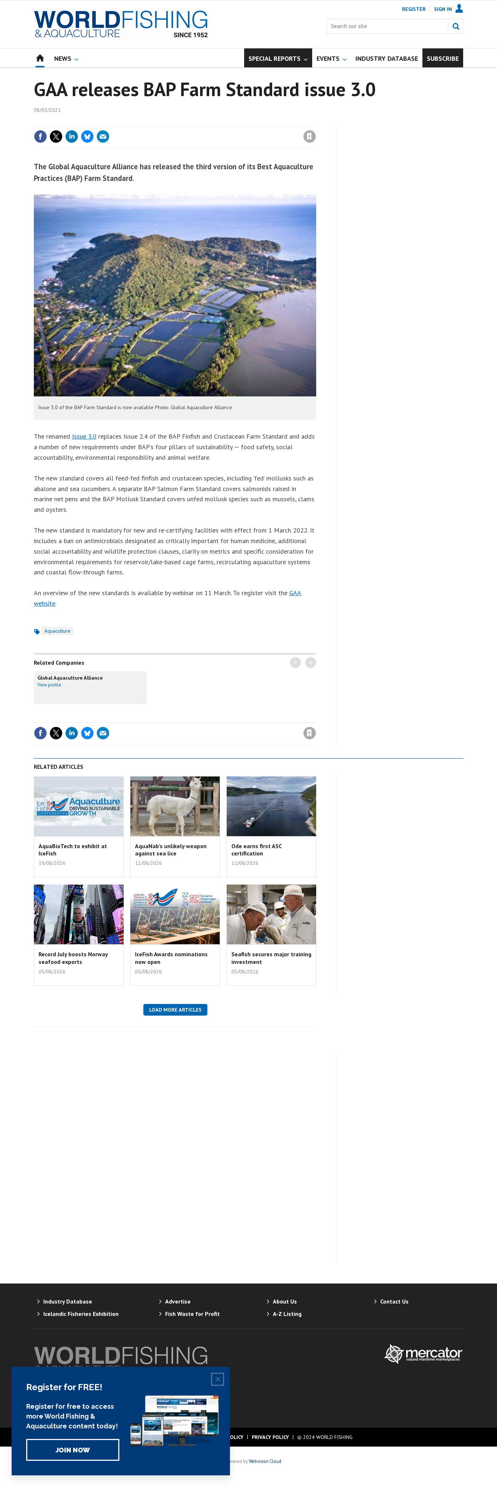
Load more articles (175, 1010)
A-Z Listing (287, 1313)
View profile (49, 685)
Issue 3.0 (84, 436)
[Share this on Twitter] (56, 136)
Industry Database (67, 1301)
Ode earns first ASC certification (256, 849)
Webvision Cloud (265, 1461)
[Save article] (309, 136)
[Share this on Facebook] (40, 136)
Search (456, 26)
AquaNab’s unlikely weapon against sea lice (171, 849)
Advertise (178, 1301)
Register (414, 9)
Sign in (224, 121)
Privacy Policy (270, 1437)
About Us (285, 1301)
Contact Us (394, 1301)
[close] (316, 121)
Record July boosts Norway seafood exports (73, 957)
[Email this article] (103, 136)
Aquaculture (57, 631)
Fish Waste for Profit (192, 1313)
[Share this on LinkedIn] (71, 136)
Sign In (443, 9)
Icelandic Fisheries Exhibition (81, 1313)
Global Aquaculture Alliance (70, 678)
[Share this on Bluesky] (87, 136)
